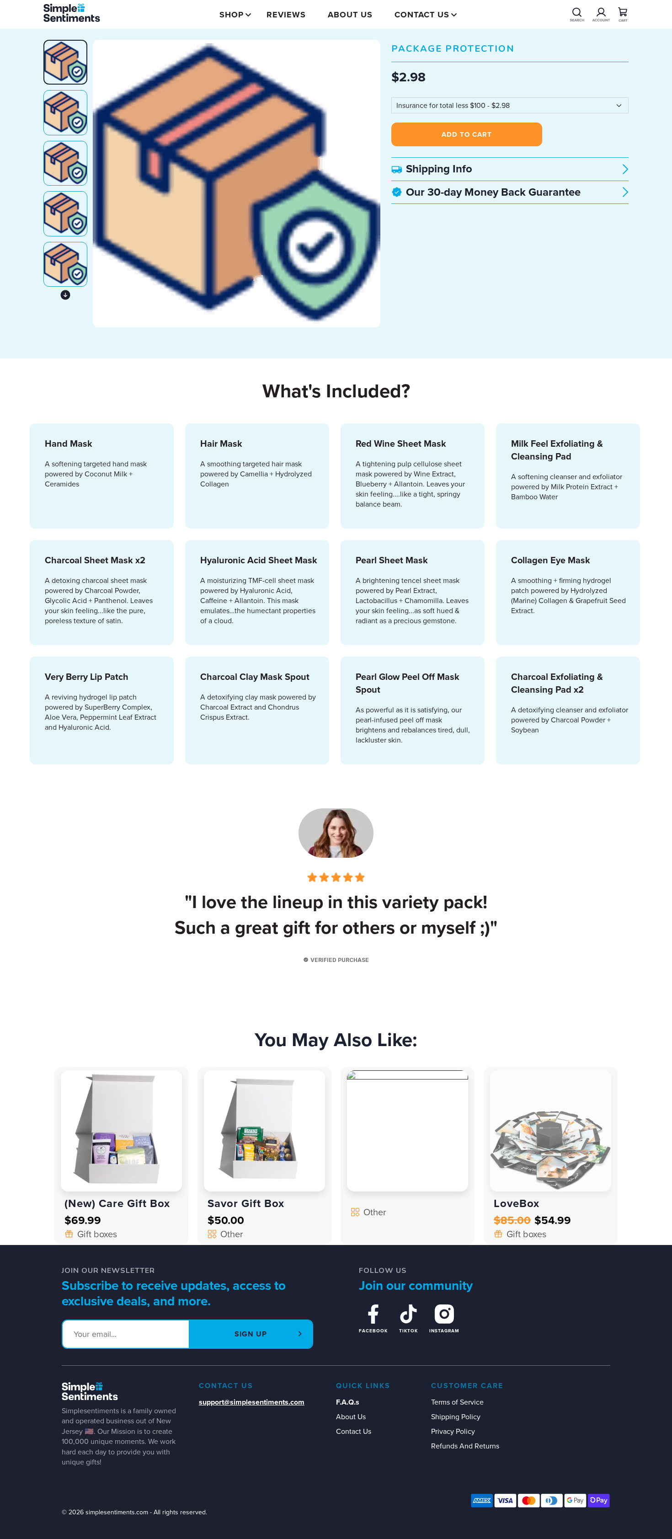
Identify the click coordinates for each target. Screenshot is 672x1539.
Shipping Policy (455, 1416)
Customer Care (467, 1385)
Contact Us (422, 14)
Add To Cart (467, 134)
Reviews (286, 14)
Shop (231, 14)
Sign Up (251, 1334)
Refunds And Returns (465, 1446)
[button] (65, 295)
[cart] (623, 14)
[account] (577, 14)
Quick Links (363, 1385)
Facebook (373, 1330)
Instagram (444, 1330)
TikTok (408, 1330)
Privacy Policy (453, 1431)
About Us (350, 14)
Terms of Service (457, 1402)
